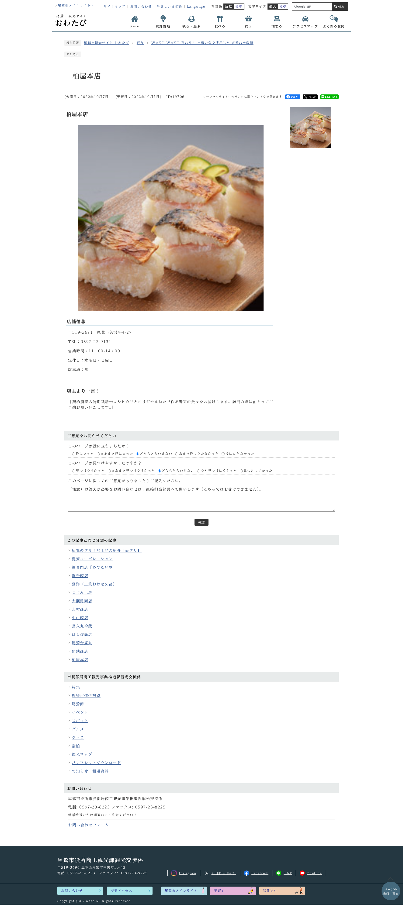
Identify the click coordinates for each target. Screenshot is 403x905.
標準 (239, 6)
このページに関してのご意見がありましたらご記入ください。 (125, 481)
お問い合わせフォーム (88, 825)
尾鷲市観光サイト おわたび (106, 43)
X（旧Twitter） (224, 873)
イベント (80, 712)
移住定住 (270, 890)
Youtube (314, 873)
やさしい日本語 (169, 6)
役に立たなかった (239, 453)
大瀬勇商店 (82, 601)
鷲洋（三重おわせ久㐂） (94, 584)
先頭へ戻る (391, 891)
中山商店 (80, 618)
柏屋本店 (80, 660)
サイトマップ (114, 6)
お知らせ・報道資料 (90, 771)
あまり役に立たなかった (199, 453)
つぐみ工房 (82, 592)
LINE (288, 873)
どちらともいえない (156, 453)
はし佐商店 (82, 634)
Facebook (259, 873)
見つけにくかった (258, 471)
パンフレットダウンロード (96, 763)
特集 (76, 687)
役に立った (85, 453)
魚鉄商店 (80, 651)
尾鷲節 (78, 704)
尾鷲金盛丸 (82, 643)
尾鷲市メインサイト (181, 890)
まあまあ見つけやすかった (133, 471)
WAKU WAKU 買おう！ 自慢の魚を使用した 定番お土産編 (202, 43)
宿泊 (76, 746)
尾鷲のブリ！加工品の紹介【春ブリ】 (107, 550)
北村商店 (80, 609)
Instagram (187, 873)
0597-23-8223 (94, 807)
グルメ (78, 729)
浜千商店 (80, 576)
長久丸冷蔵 (82, 626)
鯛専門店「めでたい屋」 (94, 567)
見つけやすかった (90, 471)
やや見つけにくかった (220, 471)
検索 (341, 6)
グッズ (78, 737)
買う (140, 43)
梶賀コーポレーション (92, 559)
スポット (80, 721)
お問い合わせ (141, 6)
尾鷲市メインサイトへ (76, 5)
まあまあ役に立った (117, 453)
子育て (219, 890)
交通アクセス (121, 890)
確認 (201, 522)
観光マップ (82, 754)
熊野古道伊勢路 (86, 695)
